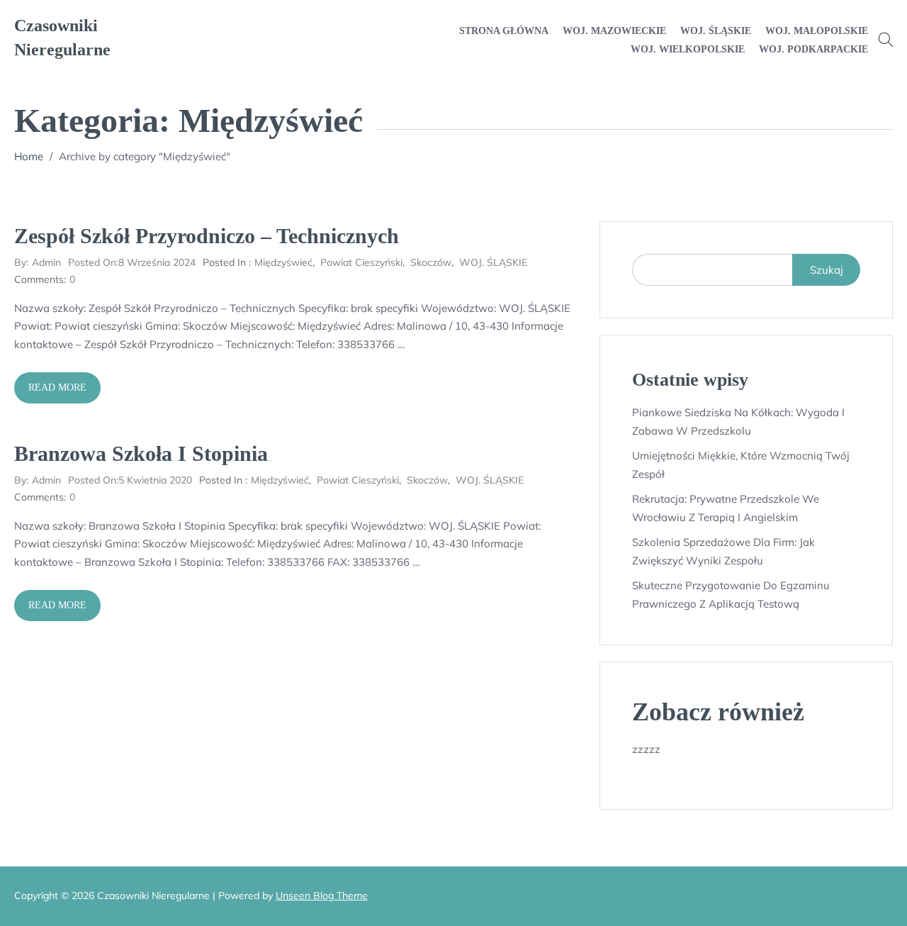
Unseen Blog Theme (322, 895)
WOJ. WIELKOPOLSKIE (688, 49)
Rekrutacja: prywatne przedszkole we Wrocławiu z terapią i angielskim (725, 508)
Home (28, 156)
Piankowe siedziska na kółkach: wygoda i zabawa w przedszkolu (738, 421)
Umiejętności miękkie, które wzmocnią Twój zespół (741, 465)
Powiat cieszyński (361, 262)
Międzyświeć (283, 262)
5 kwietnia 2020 (130, 480)
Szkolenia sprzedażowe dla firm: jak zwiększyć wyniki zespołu (723, 551)
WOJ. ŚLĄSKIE (715, 31)
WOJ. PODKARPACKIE (813, 49)
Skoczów (430, 262)
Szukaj (826, 270)
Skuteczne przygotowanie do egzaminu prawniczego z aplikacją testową (731, 594)
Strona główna (503, 31)
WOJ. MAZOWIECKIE (614, 31)
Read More (57, 387)
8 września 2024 (132, 262)
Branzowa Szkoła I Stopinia (141, 453)
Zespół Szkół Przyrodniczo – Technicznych (206, 235)
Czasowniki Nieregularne (62, 37)
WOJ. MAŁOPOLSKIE (816, 31)
